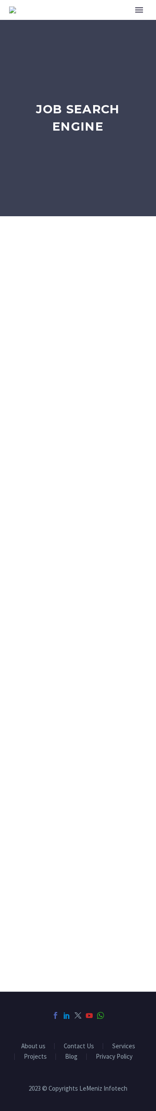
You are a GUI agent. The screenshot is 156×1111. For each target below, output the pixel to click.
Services (123, 1046)
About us (33, 1046)
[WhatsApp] (100, 1015)
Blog (71, 1056)
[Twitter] (78, 1015)
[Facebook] (55, 1015)
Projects (35, 1056)
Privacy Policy (114, 1056)
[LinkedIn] (66, 1015)
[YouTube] (89, 1015)
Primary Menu (139, 9)
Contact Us (79, 1046)
